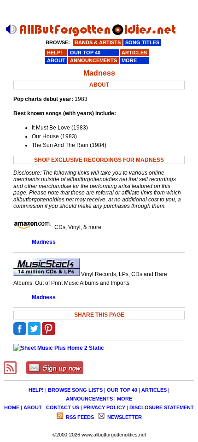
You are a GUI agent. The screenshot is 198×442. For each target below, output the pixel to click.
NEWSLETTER (124, 417)
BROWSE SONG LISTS (75, 390)
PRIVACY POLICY (104, 407)
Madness (44, 242)
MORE (124, 398)
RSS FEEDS (79, 417)
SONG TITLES (142, 42)
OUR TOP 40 (122, 390)
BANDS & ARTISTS (97, 42)
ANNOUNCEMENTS (89, 398)
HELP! (36, 390)
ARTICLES (154, 390)
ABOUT (32, 407)
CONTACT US (62, 407)
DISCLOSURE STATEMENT (161, 407)
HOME (11, 407)
